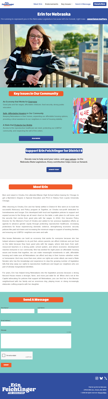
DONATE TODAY (54, 169)
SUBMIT (6, 365)
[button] (71, 4)
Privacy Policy (102, 393)
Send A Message (83, 4)
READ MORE (36, 138)
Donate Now (99, 4)
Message (3, 330)
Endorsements (51, 4)
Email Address (6, 320)
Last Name (41, 308)
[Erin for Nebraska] (8, 4)
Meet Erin (38, 4)
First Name (5, 308)
